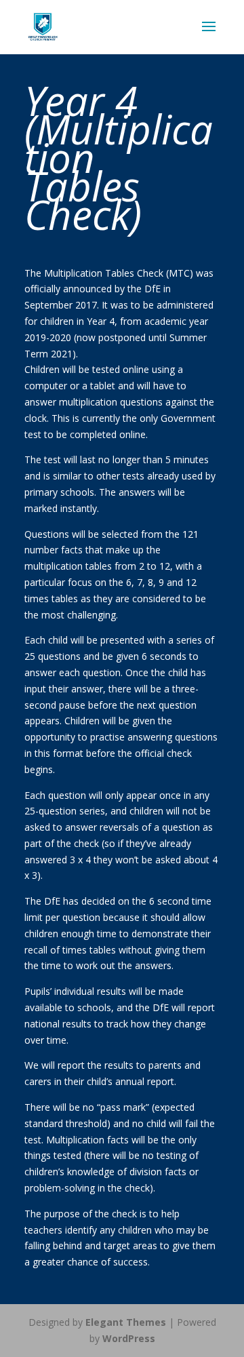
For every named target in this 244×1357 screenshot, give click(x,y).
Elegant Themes (125, 1322)
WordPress (128, 1338)
